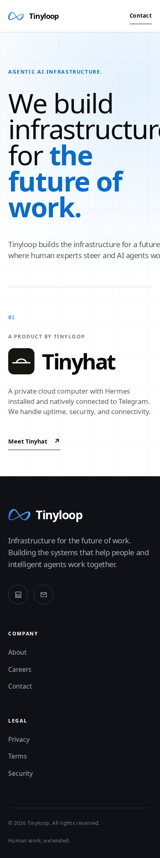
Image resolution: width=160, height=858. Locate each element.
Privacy (19, 739)
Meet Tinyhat (34, 441)
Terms (17, 756)
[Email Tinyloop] (43, 594)
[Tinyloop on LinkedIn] (18, 594)
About (17, 652)
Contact (141, 15)
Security (20, 773)
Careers (20, 669)
